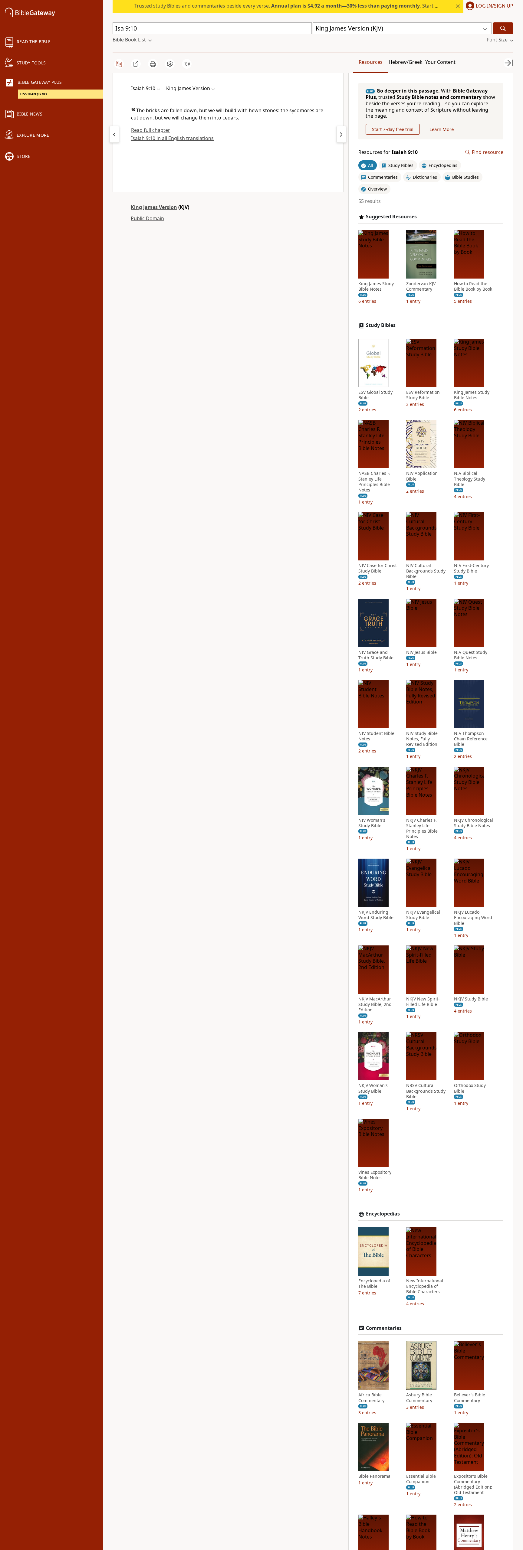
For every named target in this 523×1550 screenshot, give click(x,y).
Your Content (440, 62)
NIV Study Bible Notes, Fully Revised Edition (422, 739)
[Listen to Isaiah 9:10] (187, 64)
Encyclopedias (383, 1214)
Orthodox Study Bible (470, 1088)
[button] (488, 6)
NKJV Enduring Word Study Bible (375, 914)
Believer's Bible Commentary (469, 1397)
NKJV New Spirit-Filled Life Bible (423, 1001)
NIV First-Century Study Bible (471, 568)
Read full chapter (150, 130)
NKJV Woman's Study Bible (373, 1088)
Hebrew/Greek (406, 62)
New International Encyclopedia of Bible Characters (424, 1286)
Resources (371, 62)
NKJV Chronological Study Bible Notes (473, 822)
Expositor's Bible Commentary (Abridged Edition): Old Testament (473, 1484)
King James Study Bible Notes (376, 286)
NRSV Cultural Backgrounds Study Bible (426, 1091)
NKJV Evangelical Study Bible (423, 914)
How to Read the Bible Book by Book (473, 286)
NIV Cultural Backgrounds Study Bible (426, 571)
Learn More (441, 129)
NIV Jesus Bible (421, 652)
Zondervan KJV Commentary (421, 286)
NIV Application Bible (422, 476)
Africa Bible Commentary (371, 1397)
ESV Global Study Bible (375, 395)
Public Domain (147, 218)
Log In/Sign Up (494, 6)
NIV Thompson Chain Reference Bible (471, 739)
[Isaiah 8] (114, 134)
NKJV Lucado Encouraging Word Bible (473, 917)
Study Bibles (381, 325)
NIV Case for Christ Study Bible (377, 568)
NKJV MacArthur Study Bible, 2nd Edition (375, 1004)
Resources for (388, 152)
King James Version (154, 207)
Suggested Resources (391, 217)
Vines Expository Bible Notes (374, 1175)
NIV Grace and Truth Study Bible (375, 655)
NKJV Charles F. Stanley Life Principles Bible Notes (422, 828)
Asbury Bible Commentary (419, 1397)
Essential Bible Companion (421, 1478)
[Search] (503, 28)
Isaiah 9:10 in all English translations (172, 138)
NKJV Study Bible (471, 999)
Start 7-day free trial (392, 129)
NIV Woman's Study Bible (371, 822)
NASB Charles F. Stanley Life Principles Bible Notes (374, 482)
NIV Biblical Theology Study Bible (469, 479)
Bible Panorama (374, 1476)
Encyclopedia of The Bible (374, 1283)
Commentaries (384, 1328)
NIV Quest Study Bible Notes (470, 655)
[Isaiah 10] (341, 134)
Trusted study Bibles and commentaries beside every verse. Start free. (289, 5)
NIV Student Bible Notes (376, 736)
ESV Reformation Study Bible (423, 395)
